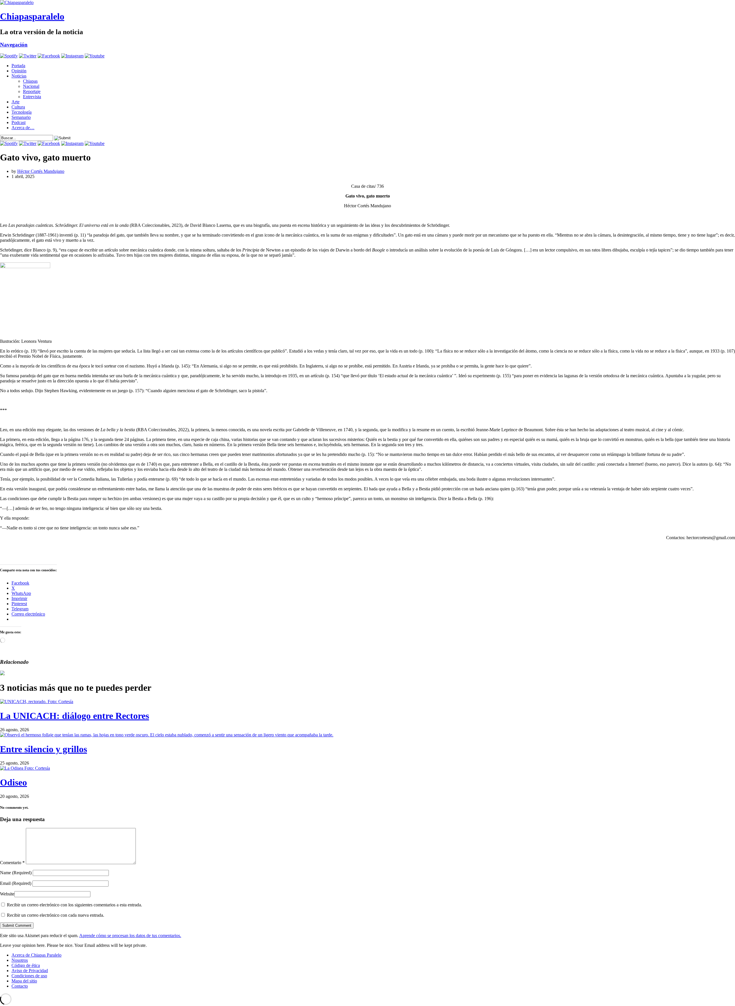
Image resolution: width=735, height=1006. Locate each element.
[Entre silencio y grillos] (166, 734)
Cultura (18, 107)
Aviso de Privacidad (29, 970)
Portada (18, 65)
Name (16, 872)
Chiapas (30, 81)
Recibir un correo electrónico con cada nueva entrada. (55, 915)
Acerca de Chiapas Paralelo (36, 955)
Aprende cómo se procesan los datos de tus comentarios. (130, 935)
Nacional (31, 86)
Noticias (18, 75)
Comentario (12, 862)
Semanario (21, 117)
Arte (15, 101)
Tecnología (21, 112)
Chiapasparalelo (32, 16)
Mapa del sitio (24, 980)
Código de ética (25, 965)
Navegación (14, 45)
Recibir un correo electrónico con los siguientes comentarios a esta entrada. (74, 904)
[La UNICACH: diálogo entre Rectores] (36, 701)
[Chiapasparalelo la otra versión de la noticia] (367, 2)
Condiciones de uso (29, 975)
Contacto (19, 986)
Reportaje (31, 91)
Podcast (18, 122)
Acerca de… (22, 127)
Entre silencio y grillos (43, 749)
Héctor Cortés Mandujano (40, 171)
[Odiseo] (25, 768)
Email (15, 883)
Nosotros (19, 960)
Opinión (18, 70)
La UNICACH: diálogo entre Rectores (74, 716)
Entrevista (32, 96)
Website (7, 893)
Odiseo (13, 782)
